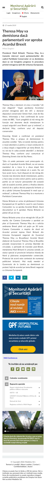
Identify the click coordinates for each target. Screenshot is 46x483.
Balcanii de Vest (15, 401)
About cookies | (27, 464)
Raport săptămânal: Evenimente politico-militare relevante (21, 388)
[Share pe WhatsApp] (24, 278)
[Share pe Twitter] (11, 278)
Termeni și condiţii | (13, 464)
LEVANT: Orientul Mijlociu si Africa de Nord (23, 397)
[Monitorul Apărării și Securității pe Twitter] (18, 369)
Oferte (26, 13)
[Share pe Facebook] (4, 278)
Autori (30, 467)
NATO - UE (14, 393)
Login (8, 13)
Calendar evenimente (18, 378)
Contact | (36, 464)
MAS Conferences (10, 358)
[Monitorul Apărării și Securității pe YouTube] (23, 369)
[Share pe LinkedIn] (18, 278)
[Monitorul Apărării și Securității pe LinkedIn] (28, 369)
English (24, 16)
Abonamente (34, 13)
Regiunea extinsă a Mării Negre (21, 404)
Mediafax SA (29, 462)
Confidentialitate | (20, 467)
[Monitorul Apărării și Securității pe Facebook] (12, 369)
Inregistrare (16, 13)
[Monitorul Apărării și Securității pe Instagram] (33, 369)
